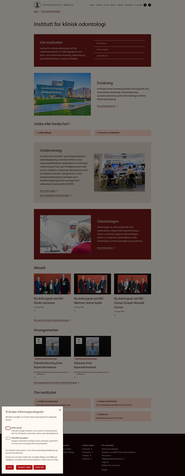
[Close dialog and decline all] (60, 409)
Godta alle (39, 467)
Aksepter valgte (24, 467)
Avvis (10, 467)
